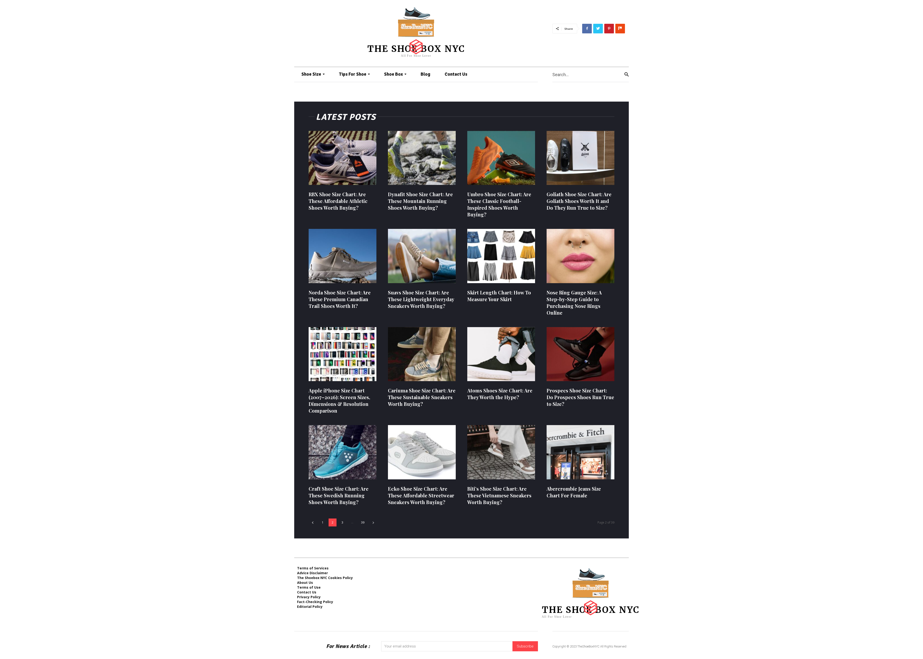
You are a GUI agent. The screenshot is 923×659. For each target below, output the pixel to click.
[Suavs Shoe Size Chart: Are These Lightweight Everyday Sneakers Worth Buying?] (422, 256)
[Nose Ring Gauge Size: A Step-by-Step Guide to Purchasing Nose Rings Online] (580, 256)
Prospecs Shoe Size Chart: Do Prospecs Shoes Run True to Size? (580, 397)
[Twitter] (598, 28)
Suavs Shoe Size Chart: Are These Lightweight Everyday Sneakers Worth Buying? (421, 299)
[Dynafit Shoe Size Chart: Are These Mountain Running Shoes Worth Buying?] (422, 158)
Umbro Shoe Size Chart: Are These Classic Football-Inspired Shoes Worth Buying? (499, 204)
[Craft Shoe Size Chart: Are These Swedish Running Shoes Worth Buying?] (342, 452)
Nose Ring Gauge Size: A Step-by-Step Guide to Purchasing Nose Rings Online (574, 302)
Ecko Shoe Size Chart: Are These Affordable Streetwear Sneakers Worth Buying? (421, 495)
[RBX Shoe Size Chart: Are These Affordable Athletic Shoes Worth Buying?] (342, 158)
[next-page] (373, 522)
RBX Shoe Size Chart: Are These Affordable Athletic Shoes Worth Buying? (338, 201)
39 (362, 522)
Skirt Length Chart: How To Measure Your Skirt (499, 295)
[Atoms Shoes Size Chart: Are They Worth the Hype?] (501, 354)
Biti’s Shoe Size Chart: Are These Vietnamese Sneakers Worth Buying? (499, 495)
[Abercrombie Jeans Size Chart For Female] (580, 452)
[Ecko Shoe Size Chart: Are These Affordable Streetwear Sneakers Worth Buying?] (422, 452)
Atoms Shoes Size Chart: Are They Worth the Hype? (499, 393)
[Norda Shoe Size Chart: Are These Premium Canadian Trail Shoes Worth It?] (342, 256)
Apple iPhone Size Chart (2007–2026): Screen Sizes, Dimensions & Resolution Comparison (339, 400)
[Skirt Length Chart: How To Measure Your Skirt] (501, 256)
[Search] (626, 74)
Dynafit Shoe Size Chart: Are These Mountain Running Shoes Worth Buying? (420, 201)
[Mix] (620, 28)
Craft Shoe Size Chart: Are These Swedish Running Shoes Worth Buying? (338, 495)
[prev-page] (313, 522)
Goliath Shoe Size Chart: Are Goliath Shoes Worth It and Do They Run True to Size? (579, 201)
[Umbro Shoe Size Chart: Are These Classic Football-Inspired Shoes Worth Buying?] (501, 158)
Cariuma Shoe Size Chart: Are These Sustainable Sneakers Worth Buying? (421, 397)
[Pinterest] (609, 28)
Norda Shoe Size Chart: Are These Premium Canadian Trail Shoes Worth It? (340, 299)
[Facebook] (587, 28)
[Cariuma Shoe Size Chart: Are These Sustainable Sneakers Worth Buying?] (422, 354)
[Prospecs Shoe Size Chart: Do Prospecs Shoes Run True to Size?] (580, 354)
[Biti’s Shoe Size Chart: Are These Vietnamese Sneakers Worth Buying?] (501, 452)
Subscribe (525, 646)
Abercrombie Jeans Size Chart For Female (574, 492)
